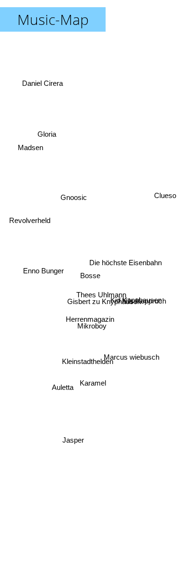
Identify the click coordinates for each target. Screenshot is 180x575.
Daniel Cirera (45, 77)
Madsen (32, 137)
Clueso (165, 174)
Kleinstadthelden (87, 365)
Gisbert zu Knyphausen (104, 303)
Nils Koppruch (144, 300)
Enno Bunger (43, 270)
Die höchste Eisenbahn (126, 269)
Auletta (62, 389)
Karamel (92, 387)
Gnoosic (70, 210)
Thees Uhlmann (101, 296)
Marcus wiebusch (132, 356)
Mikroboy (92, 329)
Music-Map (53, 19)
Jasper (73, 441)
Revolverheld (28, 219)
